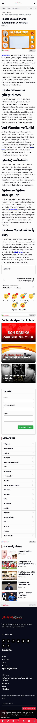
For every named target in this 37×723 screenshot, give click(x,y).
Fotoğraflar (8, 476)
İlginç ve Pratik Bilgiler (12, 485)
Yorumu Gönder (26, 427)
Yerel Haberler (9, 517)
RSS (4, 686)
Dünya (7, 453)
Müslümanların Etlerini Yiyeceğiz (18, 337)
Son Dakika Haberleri (11, 462)
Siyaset (7, 444)
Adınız (6, 397)
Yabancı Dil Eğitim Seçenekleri (17, 357)
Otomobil (8, 471)
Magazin (7, 458)
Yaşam (7, 522)
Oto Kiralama (9, 536)
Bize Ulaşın (5, 683)
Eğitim (7, 508)
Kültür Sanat (9, 448)
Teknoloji (8, 503)
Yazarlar (7, 494)
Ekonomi (7, 490)
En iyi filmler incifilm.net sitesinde (14, 376)
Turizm (7, 526)
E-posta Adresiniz (10, 405)
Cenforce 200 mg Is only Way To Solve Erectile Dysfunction (16, 679)
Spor (6, 499)
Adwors (7, 513)
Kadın (7, 531)
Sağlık (7, 481)
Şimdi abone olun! (29, 709)
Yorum (6, 413)
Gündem (7, 467)
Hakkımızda (5, 675)
